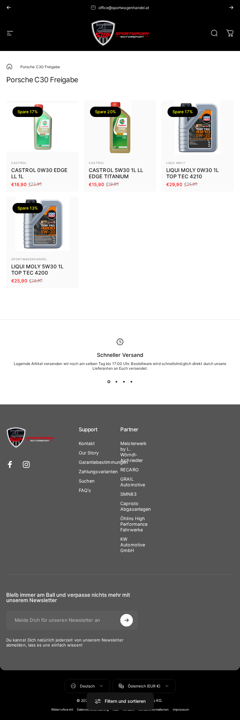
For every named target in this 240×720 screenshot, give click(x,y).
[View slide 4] (131, 382)
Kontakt (87, 443)
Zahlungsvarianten (98, 471)
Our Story (89, 452)
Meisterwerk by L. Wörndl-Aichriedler (133, 452)
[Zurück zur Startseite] (9, 66)
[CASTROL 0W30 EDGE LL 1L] (42, 127)
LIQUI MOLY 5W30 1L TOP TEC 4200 (37, 269)
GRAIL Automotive (132, 481)
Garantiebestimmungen (103, 462)
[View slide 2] (116, 382)
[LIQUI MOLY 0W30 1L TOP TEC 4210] (197, 127)
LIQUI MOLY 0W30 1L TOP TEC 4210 (192, 173)
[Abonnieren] (126, 620)
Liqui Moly (175, 163)
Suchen (86, 481)
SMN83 (128, 494)
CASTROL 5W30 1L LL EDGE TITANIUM (116, 173)
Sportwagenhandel (29, 259)
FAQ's (85, 490)
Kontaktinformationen (153, 709)
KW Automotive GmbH (132, 544)
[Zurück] (9, 7)
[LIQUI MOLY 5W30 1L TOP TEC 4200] (42, 224)
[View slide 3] (124, 382)
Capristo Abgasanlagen (135, 506)
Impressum (181, 709)
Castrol (19, 163)
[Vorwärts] (231, 7)
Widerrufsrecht (62, 709)
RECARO (129, 469)
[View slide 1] (108, 382)
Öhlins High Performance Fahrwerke (134, 524)
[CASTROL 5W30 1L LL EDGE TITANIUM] (120, 127)
